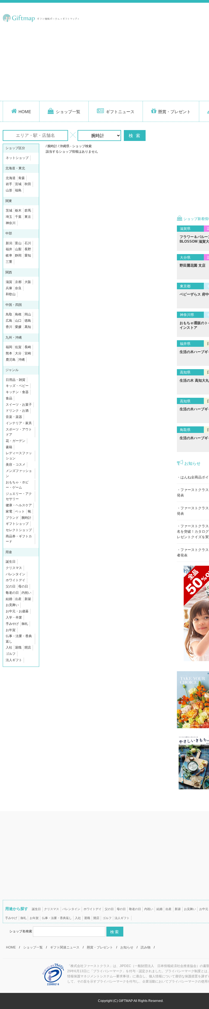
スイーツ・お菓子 (19, 404)
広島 (9, 321)
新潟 (9, 243)
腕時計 (26, 518)
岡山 (27, 314)
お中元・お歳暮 (17, 611)
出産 (18, 599)
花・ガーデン (15, 441)
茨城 (9, 210)
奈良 (18, 288)
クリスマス (14, 568)
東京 (27, 217)
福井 (9, 249)
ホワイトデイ (15, 580)
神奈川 (11, 223)
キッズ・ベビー (17, 386)
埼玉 (9, 217)
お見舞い (12, 605)
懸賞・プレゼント (174, 111)
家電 (9, 511)
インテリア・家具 (19, 423)
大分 (18, 353)
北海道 (11, 178)
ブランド (12, 518)
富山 (18, 243)
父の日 (11, 586)
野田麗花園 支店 (192, 265)
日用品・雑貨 (15, 380)
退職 (18, 647)
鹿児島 (11, 360)
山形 (9, 190)
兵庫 (9, 288)
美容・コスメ (15, 464)
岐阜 (9, 255)
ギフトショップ (17, 524)
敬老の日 (12, 593)
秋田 (27, 184)
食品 (9, 398)
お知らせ (126, 947)
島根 (18, 314)
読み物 (145, 947)
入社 (9, 647)
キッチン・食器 (17, 392)
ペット (20, 511)
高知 (27, 327)
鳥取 (9, 314)
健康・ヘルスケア (19, 505)
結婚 (9, 599)
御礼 (24, 624)
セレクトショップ (19, 530)
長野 (27, 249)
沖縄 (21, 360)
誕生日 (11, 562)
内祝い (26, 593)
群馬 (27, 210)
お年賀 (11, 630)
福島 (18, 190)
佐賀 (18, 347)
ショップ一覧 (68, 111)
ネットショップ (17, 158)
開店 (27, 647)
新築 (27, 599)
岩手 (9, 184)
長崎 (27, 347)
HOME (25, 111)
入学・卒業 (14, 617)
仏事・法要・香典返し (57, 918)
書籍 (9, 447)
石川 (27, 243)
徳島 (27, 321)
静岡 (18, 255)
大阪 (27, 282)
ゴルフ (11, 654)
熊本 (9, 353)
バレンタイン (15, 574)
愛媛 (18, 327)
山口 (18, 321)
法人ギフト (14, 660)
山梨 (18, 249)
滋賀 (9, 282)
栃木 (18, 210)
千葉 (18, 217)
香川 (9, 327)
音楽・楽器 (14, 417)
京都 (18, 282)
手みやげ (12, 624)
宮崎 (27, 353)
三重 (9, 262)
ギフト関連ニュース (64, 947)
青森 (21, 178)
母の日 (23, 586)
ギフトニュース (120, 111)
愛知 (27, 255)
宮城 (18, 184)
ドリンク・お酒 (17, 410)
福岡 (9, 347)
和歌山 (11, 294)
